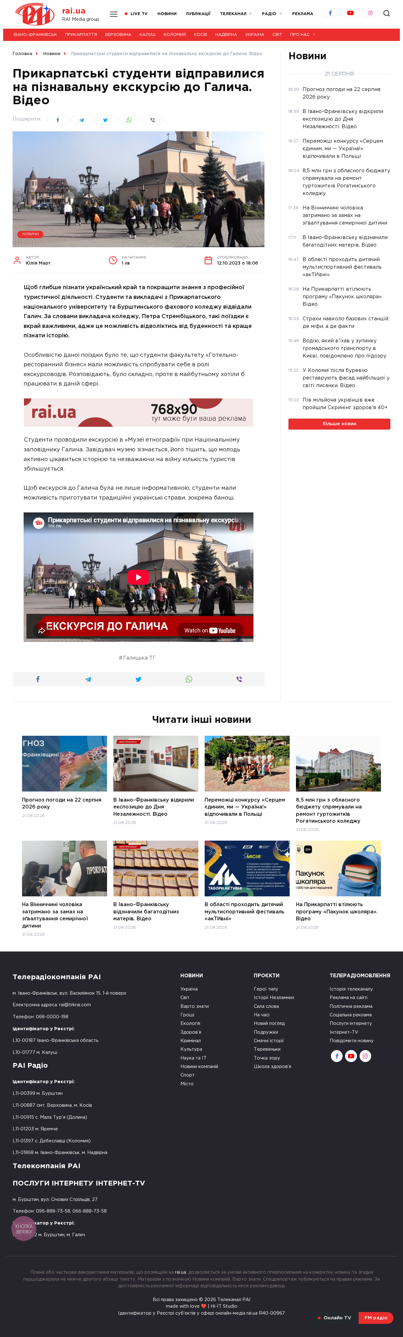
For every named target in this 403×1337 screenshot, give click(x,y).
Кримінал (190, 1041)
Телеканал (233, 14)
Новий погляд (269, 1023)
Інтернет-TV (344, 1032)
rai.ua (74, 11)
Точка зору (267, 1058)
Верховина (118, 35)
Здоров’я (190, 1032)
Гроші (187, 1015)
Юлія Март (38, 261)
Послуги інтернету (351, 1023)
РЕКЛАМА (302, 14)
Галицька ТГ (139, 658)
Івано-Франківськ (35, 35)
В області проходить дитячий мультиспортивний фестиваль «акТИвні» (244, 911)
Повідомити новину (352, 1041)
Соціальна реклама (351, 1015)
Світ (277, 35)
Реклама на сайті (348, 998)
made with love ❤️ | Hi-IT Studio (201, 1306)
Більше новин (339, 424)
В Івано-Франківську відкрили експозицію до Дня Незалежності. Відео (153, 806)
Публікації (198, 14)
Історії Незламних (274, 998)
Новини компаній (199, 1067)
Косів (200, 35)
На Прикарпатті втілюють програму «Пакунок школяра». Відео (337, 911)
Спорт (187, 1075)
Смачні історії (269, 1041)
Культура (191, 1049)
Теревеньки (267, 1049)
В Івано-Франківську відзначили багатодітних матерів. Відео (146, 911)
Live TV (139, 14)
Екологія (190, 1023)
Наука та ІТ (193, 1058)
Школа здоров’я (272, 1067)
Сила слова (266, 1006)
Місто (187, 1084)
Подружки (266, 1032)
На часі (262, 1015)
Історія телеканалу (351, 989)
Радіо (269, 14)
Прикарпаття (81, 35)
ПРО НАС (300, 35)
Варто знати (194, 1006)
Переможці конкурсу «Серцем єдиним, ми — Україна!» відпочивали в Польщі (245, 806)
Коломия (175, 35)
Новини (167, 14)
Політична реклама (351, 1006)
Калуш (147, 35)
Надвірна (226, 35)
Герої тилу (266, 989)
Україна (254, 35)
